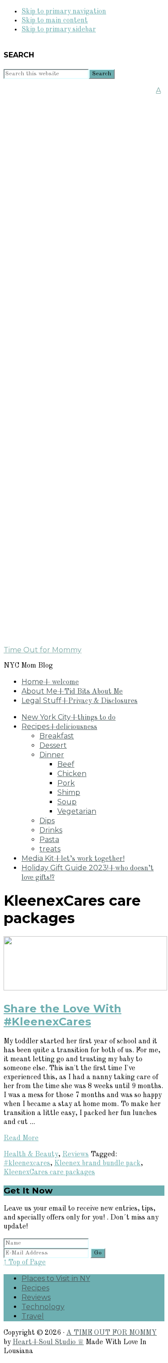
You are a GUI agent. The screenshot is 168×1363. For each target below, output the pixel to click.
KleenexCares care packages (49, 1172)
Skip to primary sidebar (59, 29)
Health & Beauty (31, 1154)
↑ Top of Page (25, 1262)
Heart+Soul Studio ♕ (48, 1342)
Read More (21, 1138)
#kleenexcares (27, 1163)
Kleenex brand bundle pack (97, 1163)
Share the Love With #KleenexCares (62, 1015)
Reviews (75, 1154)
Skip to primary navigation (64, 11)
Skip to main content (55, 20)
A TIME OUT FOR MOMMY (111, 1333)
